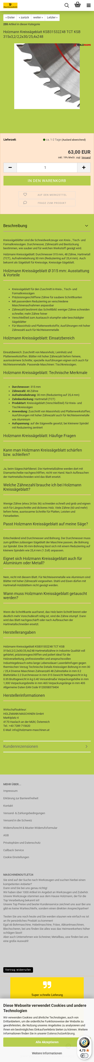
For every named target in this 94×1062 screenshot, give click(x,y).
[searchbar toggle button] (66, 5)
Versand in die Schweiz (17, 820)
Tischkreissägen (65, 364)
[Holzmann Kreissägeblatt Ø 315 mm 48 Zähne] (47, 76)
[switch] (84, 1055)
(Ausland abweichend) (74, 139)
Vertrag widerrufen (18, 969)
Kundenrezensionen (20, 746)
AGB (6, 835)
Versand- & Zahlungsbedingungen (24, 813)
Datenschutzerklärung (61, 1033)
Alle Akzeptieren (47, 1042)
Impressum (10, 790)
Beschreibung (15, 225)
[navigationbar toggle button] (88, 5)
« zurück (24, 17)
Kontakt (8, 805)
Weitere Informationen (47, 1053)
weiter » (38, 17)
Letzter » (52, 17)
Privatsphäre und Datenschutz (21, 842)
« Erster (10, 17)
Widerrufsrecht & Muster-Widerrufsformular (30, 827)
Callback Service (13, 850)
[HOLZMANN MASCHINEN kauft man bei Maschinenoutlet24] (8, 5)
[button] (10, 168)
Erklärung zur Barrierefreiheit (20, 798)
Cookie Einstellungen (16, 857)
